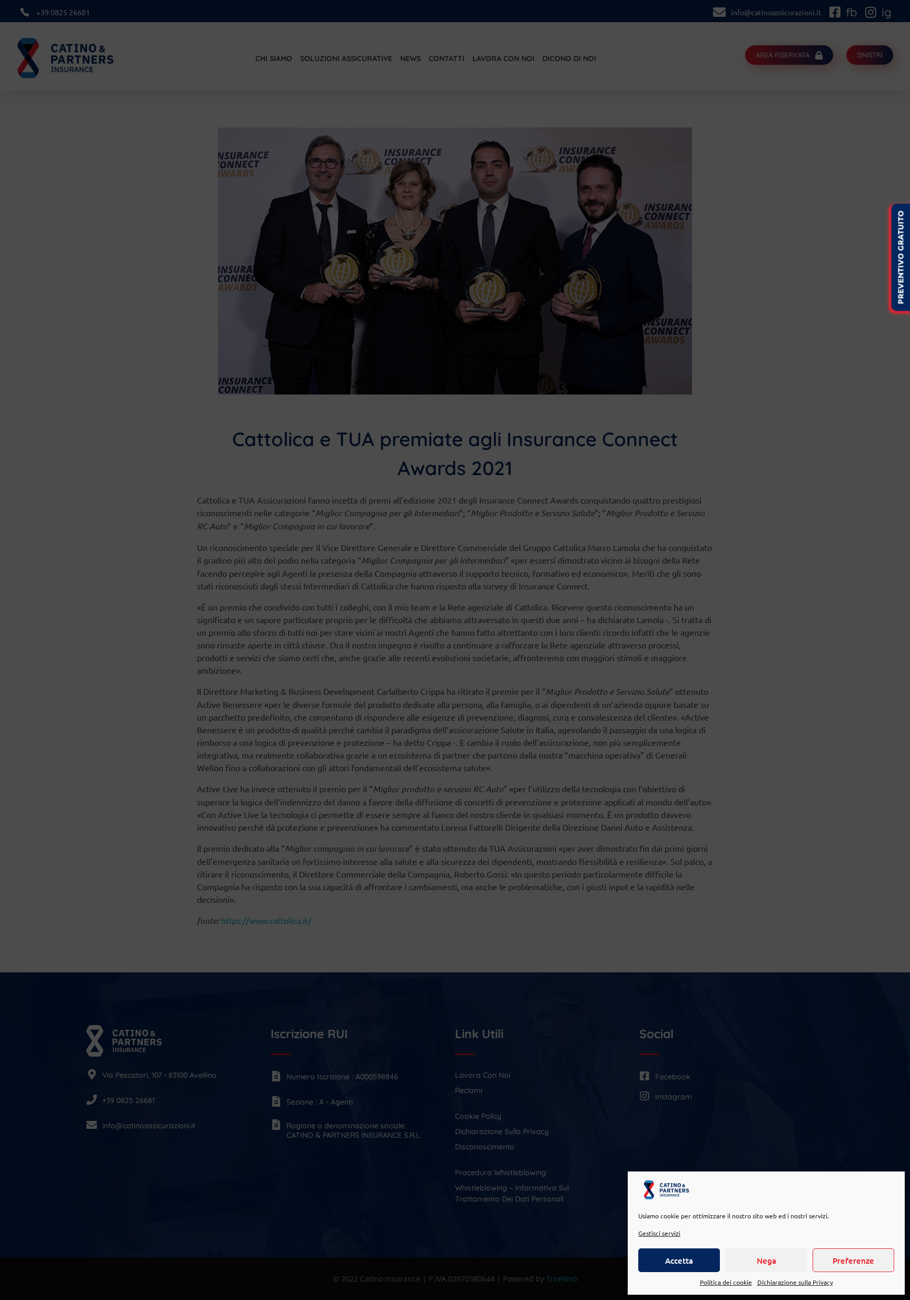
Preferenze (853, 1260)
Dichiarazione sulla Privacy (795, 1282)
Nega (766, 1260)
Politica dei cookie (726, 1282)
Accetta (679, 1260)
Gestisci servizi (659, 1233)
